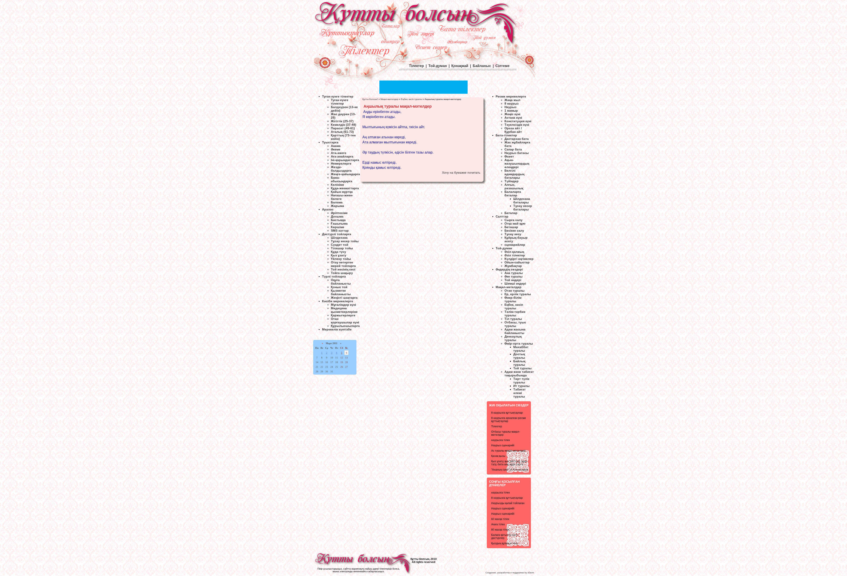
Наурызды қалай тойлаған (508, 503)
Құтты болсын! (370, 99)
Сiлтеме (502, 66)
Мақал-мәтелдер (389, 99)
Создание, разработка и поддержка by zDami (509, 572)
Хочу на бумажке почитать (461, 172)
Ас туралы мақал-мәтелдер (508, 450)
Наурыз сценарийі (502, 445)
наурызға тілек (500, 440)
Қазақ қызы (498, 456)
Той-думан (437, 66)
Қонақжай (459, 66)
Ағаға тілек (498, 524)
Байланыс (482, 66)
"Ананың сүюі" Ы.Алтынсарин (509, 469)
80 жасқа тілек (500, 529)
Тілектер (496, 426)
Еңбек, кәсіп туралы (411, 99)
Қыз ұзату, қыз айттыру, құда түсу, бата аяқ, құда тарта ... (509, 463)
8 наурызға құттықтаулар (507, 412)
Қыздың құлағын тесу (504, 543)
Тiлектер (416, 66)
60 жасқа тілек (500, 519)
